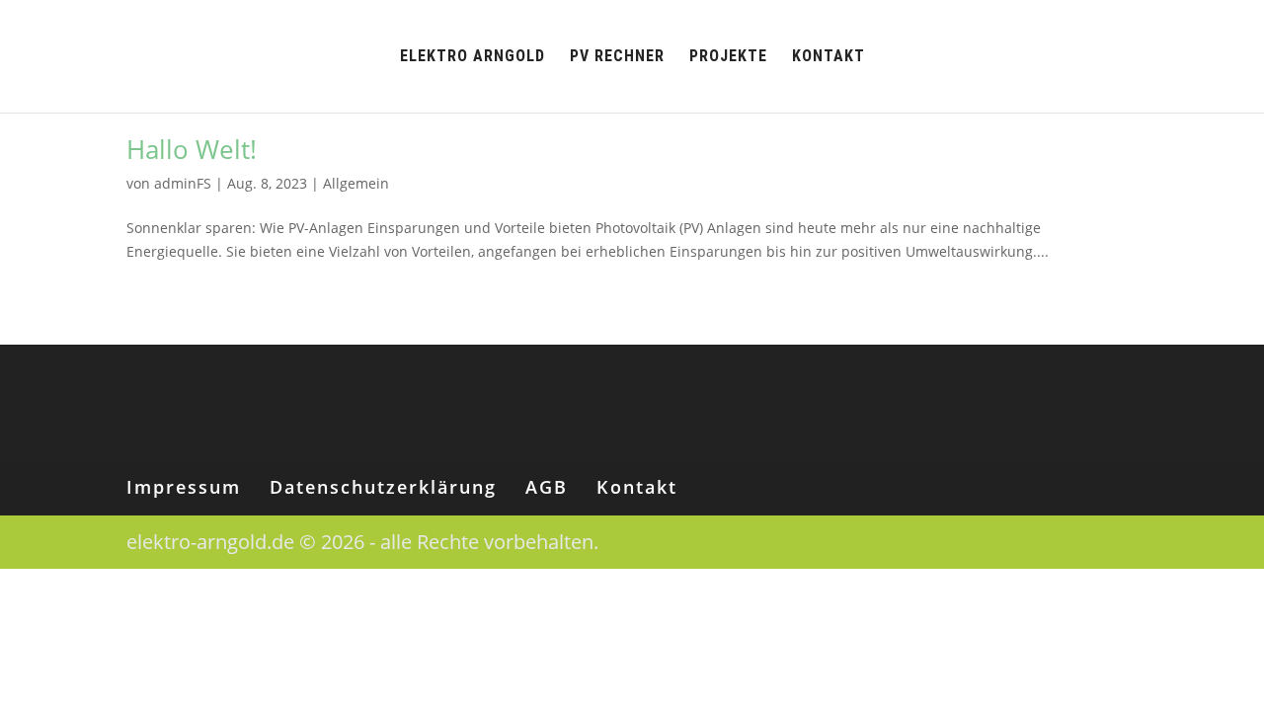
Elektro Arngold (472, 57)
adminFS (182, 183)
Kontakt (828, 57)
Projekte (728, 57)
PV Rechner (617, 57)
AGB (546, 487)
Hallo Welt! (191, 149)
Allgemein (356, 183)
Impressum (183, 487)
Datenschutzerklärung (383, 487)
